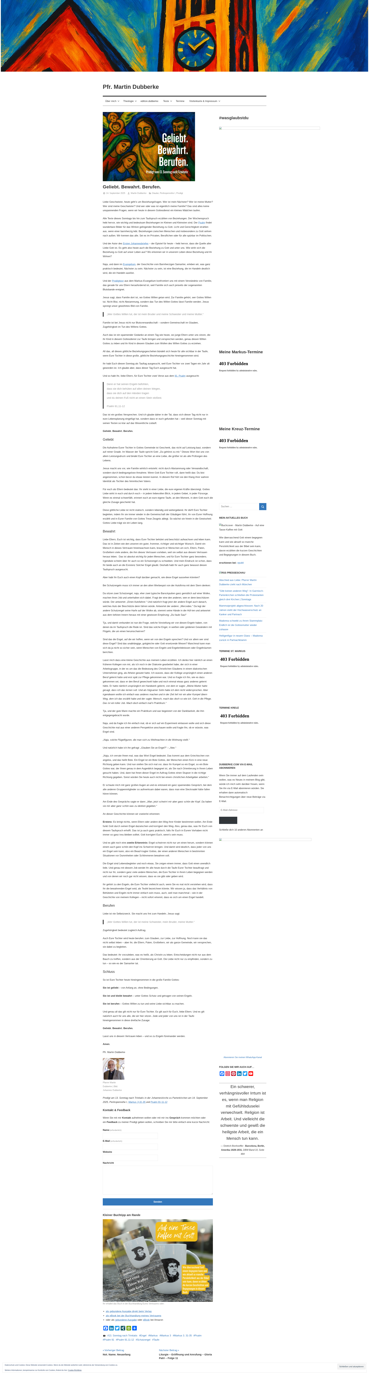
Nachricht (108, 1163)
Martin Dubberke (138, 193)
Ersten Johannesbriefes (135, 243)
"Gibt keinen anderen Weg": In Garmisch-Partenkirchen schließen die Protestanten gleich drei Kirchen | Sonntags (241, 595)
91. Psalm (180, 375)
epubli (240, 562)
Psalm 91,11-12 (159, 1102)
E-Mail (112, 1141)
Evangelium (129, 264)
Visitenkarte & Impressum (203, 101)
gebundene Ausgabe (126, 1319)
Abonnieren (228, 820)
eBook (146, 1319)
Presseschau (236, 572)
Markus (154, 1335)
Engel (143, 1335)
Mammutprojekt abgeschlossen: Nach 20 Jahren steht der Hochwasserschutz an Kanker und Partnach (241, 610)
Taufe (156, 1339)
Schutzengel (143, 1339)
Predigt (179, 193)
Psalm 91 (109, 1339)
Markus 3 (166, 1335)
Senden (158, 1201)
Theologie (128, 101)
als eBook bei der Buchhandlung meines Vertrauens (133, 1315)
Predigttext (118, 280)
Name (112, 1130)
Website (107, 1152)
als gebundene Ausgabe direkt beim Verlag (128, 1311)
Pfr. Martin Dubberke (131, 87)
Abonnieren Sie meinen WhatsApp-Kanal (243, 1057)
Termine (180, 101)
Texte (166, 101)
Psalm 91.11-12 (125, 1339)
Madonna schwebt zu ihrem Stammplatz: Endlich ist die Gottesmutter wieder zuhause (241, 625)
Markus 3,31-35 (137, 1102)
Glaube (155, 193)
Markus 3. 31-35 (183, 1335)
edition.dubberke (149, 101)
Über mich (110, 101)
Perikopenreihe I (167, 193)
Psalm (201, 222)
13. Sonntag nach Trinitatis (123, 1335)
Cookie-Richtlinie (75, 1370)
